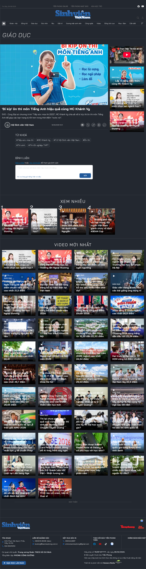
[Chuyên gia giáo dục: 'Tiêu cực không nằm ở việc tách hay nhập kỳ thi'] (127, 557)
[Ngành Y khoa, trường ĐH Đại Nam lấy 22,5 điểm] (127, 374)
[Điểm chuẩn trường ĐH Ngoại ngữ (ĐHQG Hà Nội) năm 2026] (55, 351)
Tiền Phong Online (60, 6)
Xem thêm (142, 23)
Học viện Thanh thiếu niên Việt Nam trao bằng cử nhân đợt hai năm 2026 (90, 516)
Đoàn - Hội (13, 23)
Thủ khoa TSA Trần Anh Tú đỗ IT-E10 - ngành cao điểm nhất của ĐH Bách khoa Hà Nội (54, 377)
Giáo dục (34, 23)
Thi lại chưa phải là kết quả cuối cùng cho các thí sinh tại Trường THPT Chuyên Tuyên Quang (54, 423)
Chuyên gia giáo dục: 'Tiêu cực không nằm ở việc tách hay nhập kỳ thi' (126, 561)
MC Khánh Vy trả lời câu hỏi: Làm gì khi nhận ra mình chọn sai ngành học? (127, 103)
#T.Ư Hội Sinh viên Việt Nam (67, 140)
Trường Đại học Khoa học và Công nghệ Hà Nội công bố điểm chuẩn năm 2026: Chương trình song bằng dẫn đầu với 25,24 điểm (126, 330)
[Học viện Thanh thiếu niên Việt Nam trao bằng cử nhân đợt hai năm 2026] (91, 511)
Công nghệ (89, 23)
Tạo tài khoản (34, 163)
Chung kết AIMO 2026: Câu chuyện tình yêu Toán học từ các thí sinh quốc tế (127, 424)
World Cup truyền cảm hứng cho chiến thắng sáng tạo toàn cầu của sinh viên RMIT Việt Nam (53, 560)
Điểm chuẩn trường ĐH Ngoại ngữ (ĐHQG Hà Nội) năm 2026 (54, 356)
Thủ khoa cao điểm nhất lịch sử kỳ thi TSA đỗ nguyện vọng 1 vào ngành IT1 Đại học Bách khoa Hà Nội (54, 330)
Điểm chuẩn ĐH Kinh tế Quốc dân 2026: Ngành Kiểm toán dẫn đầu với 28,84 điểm (17, 400)
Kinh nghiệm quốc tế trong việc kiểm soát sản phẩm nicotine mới (127, 516)
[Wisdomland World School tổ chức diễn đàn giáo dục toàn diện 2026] (55, 534)
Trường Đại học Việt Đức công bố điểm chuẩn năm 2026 (54, 310)
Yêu (52, 23)
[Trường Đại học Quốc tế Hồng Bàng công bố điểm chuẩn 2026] (91, 306)
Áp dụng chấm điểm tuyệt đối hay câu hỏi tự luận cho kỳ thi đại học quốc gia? (90, 423)
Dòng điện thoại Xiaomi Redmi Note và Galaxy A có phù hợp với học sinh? (90, 447)
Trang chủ (4, 23)
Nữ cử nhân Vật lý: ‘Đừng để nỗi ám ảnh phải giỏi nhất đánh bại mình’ (18, 493)
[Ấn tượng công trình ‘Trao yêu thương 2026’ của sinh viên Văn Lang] (91, 534)
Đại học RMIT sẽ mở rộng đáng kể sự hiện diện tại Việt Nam (54, 287)
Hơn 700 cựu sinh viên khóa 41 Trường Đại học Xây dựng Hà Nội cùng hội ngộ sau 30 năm (126, 400)
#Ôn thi (86, 140)
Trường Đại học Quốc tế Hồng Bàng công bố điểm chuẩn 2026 (90, 310)
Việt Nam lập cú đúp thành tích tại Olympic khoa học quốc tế (127, 538)
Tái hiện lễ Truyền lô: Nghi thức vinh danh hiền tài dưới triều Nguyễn (73, 225)
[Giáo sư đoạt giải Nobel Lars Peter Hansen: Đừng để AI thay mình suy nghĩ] (55, 443)
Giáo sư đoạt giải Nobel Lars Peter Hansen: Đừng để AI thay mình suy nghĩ (54, 447)
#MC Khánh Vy (43, 140)
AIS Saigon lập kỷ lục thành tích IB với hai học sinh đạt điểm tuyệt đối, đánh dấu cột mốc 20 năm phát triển (90, 558)
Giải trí (60, 23)
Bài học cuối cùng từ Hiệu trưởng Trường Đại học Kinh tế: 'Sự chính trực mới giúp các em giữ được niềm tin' (91, 490)
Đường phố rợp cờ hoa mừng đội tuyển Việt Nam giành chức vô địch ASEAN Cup (101, 225)
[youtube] (142, 6)
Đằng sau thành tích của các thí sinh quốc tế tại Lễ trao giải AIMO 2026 (18, 424)
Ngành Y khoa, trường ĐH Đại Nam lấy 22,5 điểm (126, 380)
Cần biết (133, 23)
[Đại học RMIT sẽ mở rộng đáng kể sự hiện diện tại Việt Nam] (55, 283)
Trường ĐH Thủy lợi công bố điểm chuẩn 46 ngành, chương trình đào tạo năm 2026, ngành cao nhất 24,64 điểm (91, 353)
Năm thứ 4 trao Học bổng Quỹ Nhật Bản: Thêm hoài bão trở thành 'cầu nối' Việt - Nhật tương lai (54, 469)
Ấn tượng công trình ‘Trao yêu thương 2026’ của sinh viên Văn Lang (91, 538)
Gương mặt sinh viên (73, 23)
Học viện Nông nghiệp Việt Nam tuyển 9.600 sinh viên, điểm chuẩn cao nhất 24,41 (18, 354)
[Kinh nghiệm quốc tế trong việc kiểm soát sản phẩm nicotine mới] (127, 511)
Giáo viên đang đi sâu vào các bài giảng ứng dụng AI (126, 289)
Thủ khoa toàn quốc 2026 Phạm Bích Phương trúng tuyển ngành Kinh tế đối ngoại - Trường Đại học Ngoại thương (18, 307)
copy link (93, 125)
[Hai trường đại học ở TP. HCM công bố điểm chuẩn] (127, 351)
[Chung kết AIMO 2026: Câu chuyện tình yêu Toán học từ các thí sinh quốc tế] (127, 420)
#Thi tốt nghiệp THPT (38, 145)
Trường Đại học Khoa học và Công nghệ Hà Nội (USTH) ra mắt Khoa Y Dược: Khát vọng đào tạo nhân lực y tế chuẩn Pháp (18, 444)
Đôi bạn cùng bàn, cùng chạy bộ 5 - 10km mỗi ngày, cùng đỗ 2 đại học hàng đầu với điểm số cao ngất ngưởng (90, 261)
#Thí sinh (20, 145)
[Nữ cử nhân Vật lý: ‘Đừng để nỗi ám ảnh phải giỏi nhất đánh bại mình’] (18, 488)
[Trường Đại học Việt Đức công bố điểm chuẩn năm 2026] (55, 306)
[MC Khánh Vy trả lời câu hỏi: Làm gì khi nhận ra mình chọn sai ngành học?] (18, 260)
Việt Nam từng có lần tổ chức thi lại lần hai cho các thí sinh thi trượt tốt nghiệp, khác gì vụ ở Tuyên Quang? (90, 398)
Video (99, 23)
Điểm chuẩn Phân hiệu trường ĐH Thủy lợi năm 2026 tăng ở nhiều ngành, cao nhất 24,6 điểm (126, 309)
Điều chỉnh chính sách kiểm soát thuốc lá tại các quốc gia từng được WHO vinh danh (127, 446)
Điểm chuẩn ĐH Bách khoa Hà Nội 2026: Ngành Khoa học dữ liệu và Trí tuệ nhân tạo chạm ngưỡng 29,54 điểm (91, 376)
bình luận (104, 125)
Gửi (85, 176)
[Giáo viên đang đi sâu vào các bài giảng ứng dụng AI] (127, 283)
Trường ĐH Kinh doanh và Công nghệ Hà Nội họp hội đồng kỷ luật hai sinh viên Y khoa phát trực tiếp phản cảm (90, 467)
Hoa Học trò (96, 6)
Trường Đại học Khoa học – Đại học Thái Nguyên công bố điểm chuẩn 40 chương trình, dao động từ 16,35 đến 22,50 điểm (90, 330)
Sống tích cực (109, 23)
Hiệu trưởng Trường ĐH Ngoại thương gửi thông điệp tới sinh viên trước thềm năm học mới (53, 400)
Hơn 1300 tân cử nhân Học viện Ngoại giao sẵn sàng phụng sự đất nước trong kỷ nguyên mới (18, 514)
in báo (99, 125)
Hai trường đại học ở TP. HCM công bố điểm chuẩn (126, 357)
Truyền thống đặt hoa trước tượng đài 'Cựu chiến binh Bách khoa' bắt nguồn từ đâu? (126, 469)
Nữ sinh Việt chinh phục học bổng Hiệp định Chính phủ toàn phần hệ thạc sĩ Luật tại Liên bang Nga (18, 469)
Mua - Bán (122, 23)
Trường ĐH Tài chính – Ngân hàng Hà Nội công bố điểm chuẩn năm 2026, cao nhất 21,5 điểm (18, 286)
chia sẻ (82, 125)
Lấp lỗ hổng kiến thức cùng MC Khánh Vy (126, 82)
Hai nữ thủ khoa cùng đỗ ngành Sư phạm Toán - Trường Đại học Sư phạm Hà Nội (126, 263)
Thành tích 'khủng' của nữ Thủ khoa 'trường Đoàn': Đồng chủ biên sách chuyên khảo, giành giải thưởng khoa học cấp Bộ (54, 513)
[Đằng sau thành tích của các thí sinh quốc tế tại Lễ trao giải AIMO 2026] (18, 420)
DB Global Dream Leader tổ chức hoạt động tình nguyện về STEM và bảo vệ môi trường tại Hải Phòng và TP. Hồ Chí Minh (18, 558)
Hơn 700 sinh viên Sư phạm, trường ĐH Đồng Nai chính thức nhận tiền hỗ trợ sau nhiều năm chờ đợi (90, 284)
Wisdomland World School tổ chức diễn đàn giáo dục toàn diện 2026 (54, 538)
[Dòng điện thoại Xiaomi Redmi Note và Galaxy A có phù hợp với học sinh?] (91, 443)
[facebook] (138, 6)
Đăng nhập (19, 163)
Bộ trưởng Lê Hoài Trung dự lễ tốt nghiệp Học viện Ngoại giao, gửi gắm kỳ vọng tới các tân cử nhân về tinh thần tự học (126, 490)
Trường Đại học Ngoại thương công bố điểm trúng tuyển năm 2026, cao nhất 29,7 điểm (17, 377)
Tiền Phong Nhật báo (79, 6)
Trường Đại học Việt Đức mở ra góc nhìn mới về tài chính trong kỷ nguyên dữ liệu (18, 332)
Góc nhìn (44, 23)
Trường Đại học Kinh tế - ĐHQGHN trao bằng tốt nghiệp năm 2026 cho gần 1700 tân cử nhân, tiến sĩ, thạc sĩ (54, 490)
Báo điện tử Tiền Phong (73, 14)
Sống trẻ (24, 23)
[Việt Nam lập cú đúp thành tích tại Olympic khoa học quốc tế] (127, 534)
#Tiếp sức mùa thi (24, 140)
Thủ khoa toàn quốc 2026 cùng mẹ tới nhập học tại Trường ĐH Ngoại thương (125, 124)
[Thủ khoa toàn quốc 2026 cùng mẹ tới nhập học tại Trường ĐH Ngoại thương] (55, 260)
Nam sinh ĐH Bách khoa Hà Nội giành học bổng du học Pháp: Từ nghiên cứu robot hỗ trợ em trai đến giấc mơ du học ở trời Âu (18, 535)
